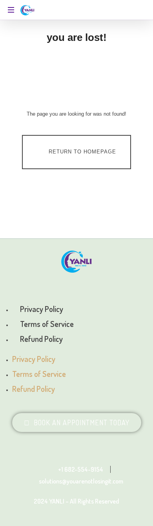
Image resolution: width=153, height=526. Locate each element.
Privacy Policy (41, 309)
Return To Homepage (82, 152)
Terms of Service (47, 324)
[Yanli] (27, 10)
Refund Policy (41, 339)
